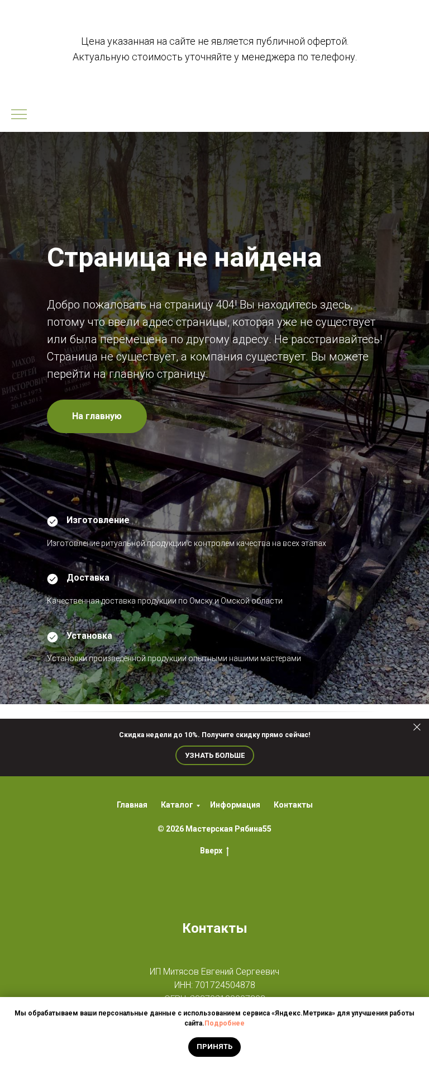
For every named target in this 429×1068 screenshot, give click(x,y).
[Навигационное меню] (19, 115)
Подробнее (224, 1023)
